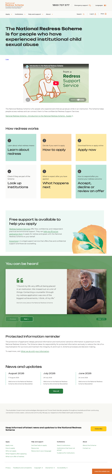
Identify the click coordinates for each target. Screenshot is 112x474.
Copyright (38, 468)
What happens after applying (16, 454)
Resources (35, 448)
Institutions (19, 14)
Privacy (8, 468)
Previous (13, 319)
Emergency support (81, 5)
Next (26, 319)
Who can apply (11, 451)
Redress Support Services (19, 229)
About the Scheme (89, 445)
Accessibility (62, 468)
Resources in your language (41, 451)
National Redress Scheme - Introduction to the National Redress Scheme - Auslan (39, 116)
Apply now (87, 150)
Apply (8, 14)
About (48, 14)
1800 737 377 (60, 5)
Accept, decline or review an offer (91, 187)
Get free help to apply (39, 445)
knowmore (14, 241)
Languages (99, 5)
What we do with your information (35, 351)
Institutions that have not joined (66, 449)
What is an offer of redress (15, 456)
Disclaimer (50, 468)
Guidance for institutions (66, 453)
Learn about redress (18, 151)
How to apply (54, 150)
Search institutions (63, 445)
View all (56, 391)
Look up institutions (18, 185)
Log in (92, 14)
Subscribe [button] (100, 429)
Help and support (34, 14)
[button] (7, 59)
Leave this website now (102, 471)
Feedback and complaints (22, 468)
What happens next (56, 185)
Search (79, 14)
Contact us (86, 448)
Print (102, 14)
